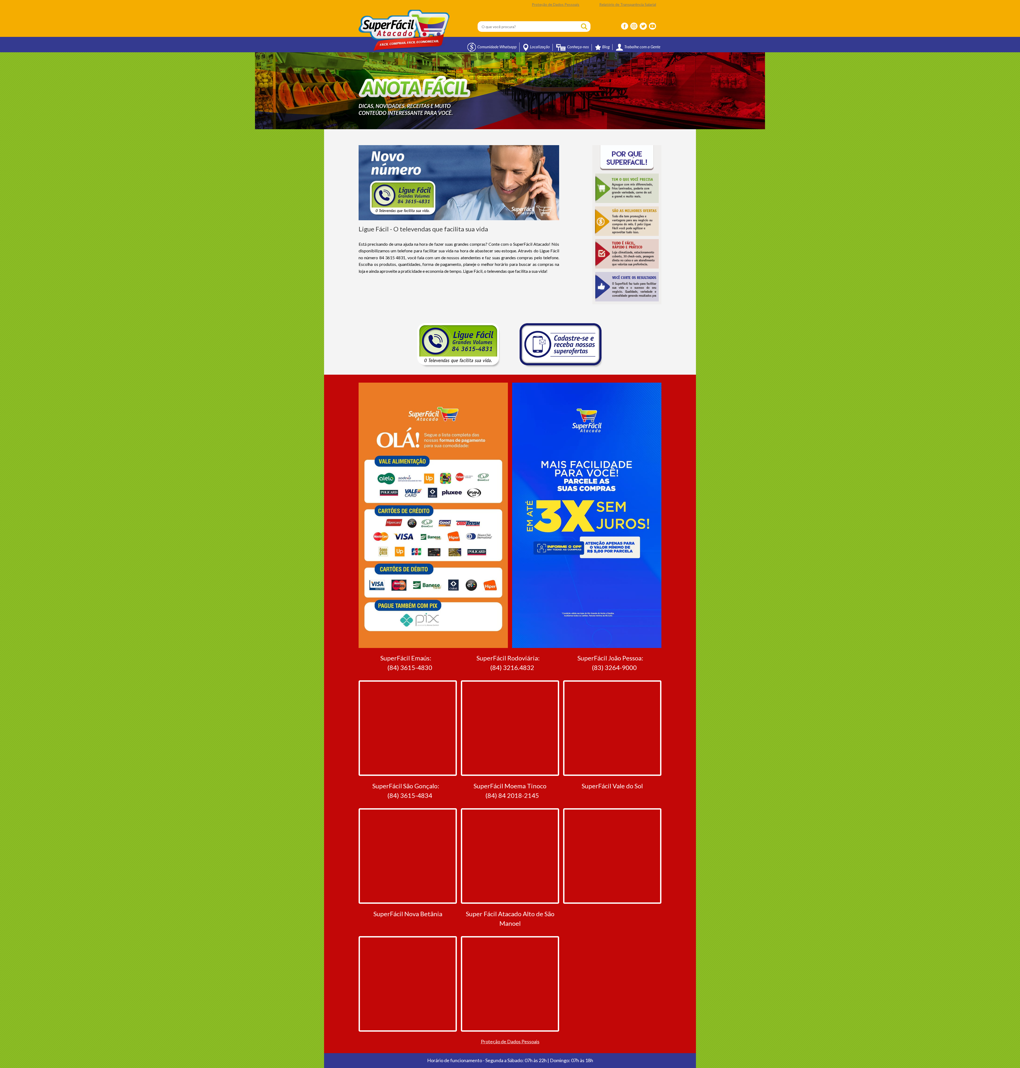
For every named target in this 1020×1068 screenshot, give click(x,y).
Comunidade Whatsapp (497, 46)
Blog (606, 46)
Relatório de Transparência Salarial (627, 4)
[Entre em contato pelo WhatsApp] (997, 1049)
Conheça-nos (578, 46)
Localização (540, 46)
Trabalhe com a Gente (642, 46)
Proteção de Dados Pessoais (555, 4)
